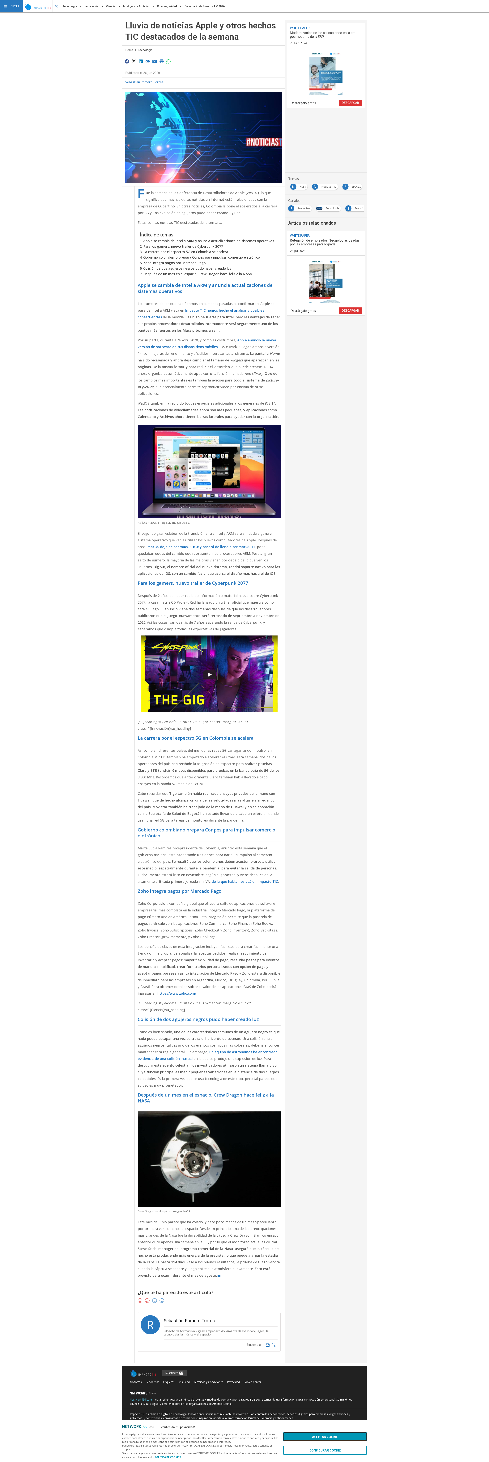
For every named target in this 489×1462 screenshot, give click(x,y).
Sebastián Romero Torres (144, 82)
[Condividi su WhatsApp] (169, 61)
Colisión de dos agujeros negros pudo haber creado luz (187, 268)
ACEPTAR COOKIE (325, 1436)
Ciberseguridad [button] (167, 6)
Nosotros (136, 1382)
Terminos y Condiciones (208, 1382)
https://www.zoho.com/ (176, 993)
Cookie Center (252, 1382)
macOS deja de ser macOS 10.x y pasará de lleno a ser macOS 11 (201, 546)
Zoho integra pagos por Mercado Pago (174, 262)
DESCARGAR (350, 103)
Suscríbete (172, 1373)
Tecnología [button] (69, 6)
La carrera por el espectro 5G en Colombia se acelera (185, 251)
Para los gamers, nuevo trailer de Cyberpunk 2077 (183, 246)
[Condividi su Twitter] (134, 61)
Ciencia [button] (111, 6)
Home (129, 50)
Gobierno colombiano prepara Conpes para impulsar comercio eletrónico (201, 257)
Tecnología (145, 50)
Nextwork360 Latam (142, 1399)
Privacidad (233, 1382)
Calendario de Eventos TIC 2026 (205, 6)
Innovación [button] (92, 6)
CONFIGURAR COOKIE (325, 1450)
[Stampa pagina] (162, 61)
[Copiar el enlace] (148, 61)
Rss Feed (184, 1382)
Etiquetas (169, 1382)
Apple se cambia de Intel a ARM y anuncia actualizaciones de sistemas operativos (208, 241)
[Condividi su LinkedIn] (141, 61)
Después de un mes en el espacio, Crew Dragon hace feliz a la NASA (197, 274)
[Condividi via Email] (155, 61)
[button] (11, 6)
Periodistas (152, 1382)
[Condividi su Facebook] (127, 61)
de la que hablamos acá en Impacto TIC (245, 881)
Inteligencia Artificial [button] (136, 6)
